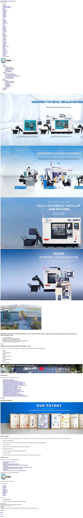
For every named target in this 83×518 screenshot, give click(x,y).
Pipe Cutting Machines (9, 78)
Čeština (4, 44)
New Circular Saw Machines (10, 74)
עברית (4, 40)
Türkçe (4, 53)
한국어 (4, 17)
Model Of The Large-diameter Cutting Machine (12, 382)
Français (4, 12)
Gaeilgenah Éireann (7, 6)
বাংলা (3, 33)
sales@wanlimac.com (11, 1)
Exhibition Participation (9, 68)
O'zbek (4, 15)
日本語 (4, 48)
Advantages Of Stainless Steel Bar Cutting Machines (13, 395)
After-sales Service (9, 71)
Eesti (4, 8)
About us (2, 343)
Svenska (4, 21)
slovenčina (5, 41)
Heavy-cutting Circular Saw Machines (12, 75)
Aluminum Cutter (8, 85)
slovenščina (5, 22)
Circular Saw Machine (9, 73)
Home (4, 65)
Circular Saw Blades (9, 76)
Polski (4, 28)
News (4, 79)
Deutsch (4, 35)
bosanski (4, 34)
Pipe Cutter (7, 84)
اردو (4, 18)
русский (4, 16)
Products (4, 72)
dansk (4, 55)
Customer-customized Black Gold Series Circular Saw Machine (15, 467)
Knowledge (5, 80)
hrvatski (4, 14)
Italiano (4, 27)
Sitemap (4, 495)
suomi (4, 50)
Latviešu (4, 39)
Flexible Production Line (10, 82)
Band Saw (7, 83)
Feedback (5, 88)
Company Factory (8, 67)
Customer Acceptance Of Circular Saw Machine (12, 470)
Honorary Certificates (9, 69)
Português (5, 29)
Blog (4, 90)
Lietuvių (4, 43)
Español (4, 38)
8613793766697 (3, 1)
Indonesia (5, 20)
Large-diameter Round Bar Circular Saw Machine (12, 385)
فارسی (4, 5)
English (4, 4)
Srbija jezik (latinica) (7, 7)
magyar (4, 45)
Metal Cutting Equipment (8, 380)
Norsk (4, 19)
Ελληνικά (5, 31)
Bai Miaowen (5, 51)
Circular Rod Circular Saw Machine (10, 387)
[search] (0, 92)
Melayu (4, 9)
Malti (4, 47)
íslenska (4, 11)
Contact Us (5, 87)
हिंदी (3, 25)
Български (5, 49)
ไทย (4, 24)
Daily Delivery (8, 70)
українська (5, 10)
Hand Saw (7, 86)
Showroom (5, 492)
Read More (15, 380)
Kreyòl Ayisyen (6, 56)
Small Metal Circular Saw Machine (9, 393)
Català (4, 32)
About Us (5, 66)
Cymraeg (4, 26)
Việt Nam (5, 54)
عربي (4, 37)
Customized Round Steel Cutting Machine (11, 391)
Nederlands (5, 36)
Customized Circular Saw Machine (9, 389)
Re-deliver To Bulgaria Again (8, 463)
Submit (2, 507)
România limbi (6, 46)
